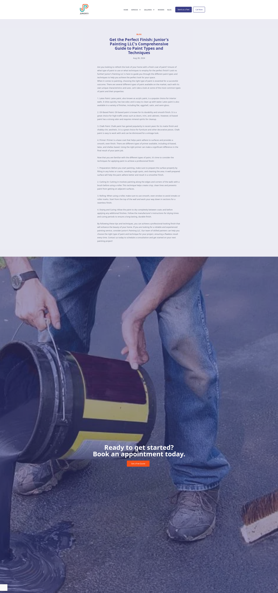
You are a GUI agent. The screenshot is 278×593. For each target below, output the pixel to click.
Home (126, 10)
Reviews (161, 10)
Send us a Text (183, 9)
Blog (169, 10)
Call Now (199, 9)
